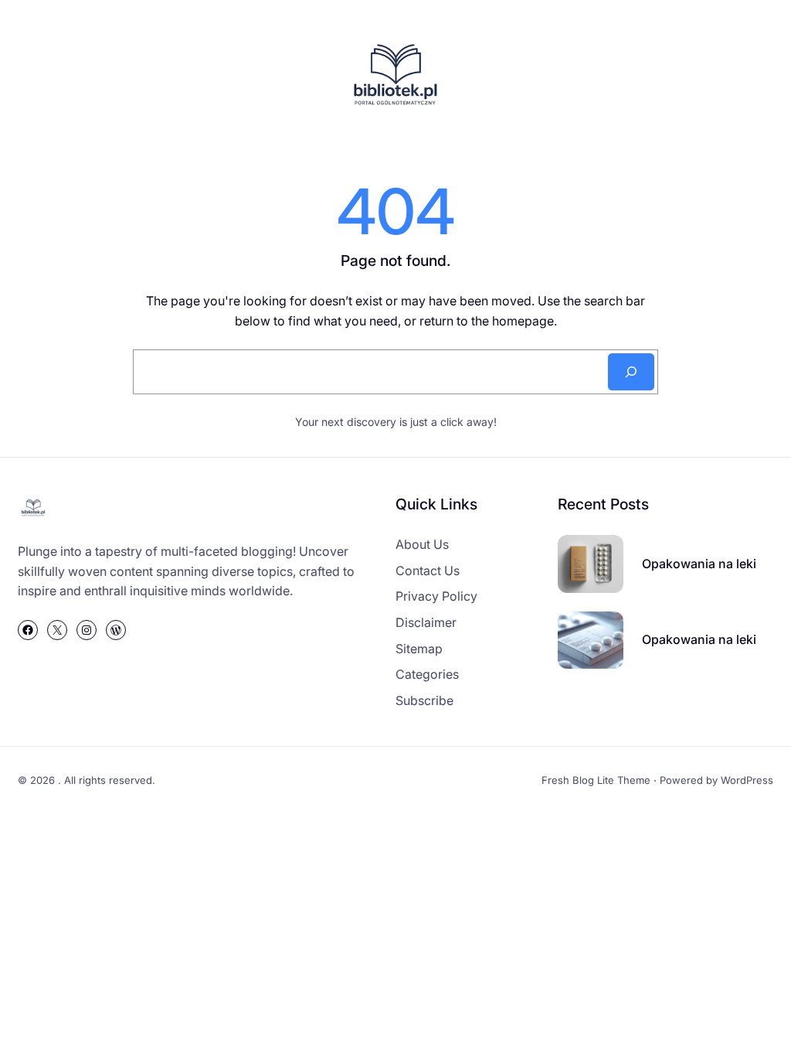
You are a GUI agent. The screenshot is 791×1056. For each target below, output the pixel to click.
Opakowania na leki (699, 563)
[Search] (631, 371)
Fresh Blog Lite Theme (595, 780)
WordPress (747, 780)
